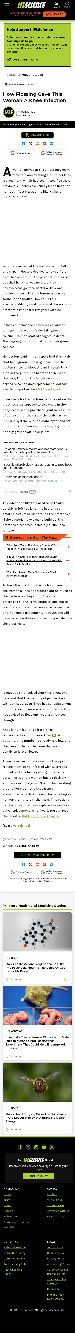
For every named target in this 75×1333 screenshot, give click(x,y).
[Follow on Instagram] (36, 1147)
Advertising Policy (58, 1264)
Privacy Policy (55, 1258)
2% (54, 735)
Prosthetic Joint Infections (21, 477)
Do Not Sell (54, 1289)
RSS (62, 1310)
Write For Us (54, 1199)
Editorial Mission (15, 1247)
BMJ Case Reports (49, 389)
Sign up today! (38, 1176)
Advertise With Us (58, 1211)
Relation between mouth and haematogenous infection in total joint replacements (35, 451)
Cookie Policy (55, 1253)
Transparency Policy (16, 1264)
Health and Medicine (20, 84)
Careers (8, 1211)
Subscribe (10, 1216)
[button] (67, 4)
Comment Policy (14, 1258)
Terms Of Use (55, 1247)
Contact (52, 1194)
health (15, 958)
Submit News (55, 1205)
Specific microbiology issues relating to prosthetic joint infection (37, 466)
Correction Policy (14, 1253)
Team (7, 1199)
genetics (16, 1031)
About (8, 1205)
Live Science (20, 826)
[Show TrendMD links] (70, 491)
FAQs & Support (57, 1216)
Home (7, 1194)
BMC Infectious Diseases (40, 816)
